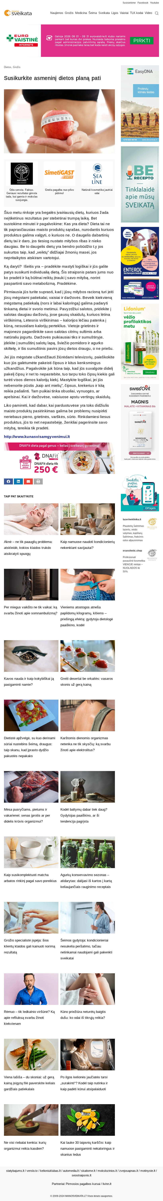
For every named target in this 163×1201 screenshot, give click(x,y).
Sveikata (104, 13)
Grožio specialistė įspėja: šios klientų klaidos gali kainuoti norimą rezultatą (29, 946)
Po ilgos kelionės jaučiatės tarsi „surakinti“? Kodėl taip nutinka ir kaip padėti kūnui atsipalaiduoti (84, 1083)
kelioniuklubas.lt (50, 1170)
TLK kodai (136, 13)
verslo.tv (32, 1170)
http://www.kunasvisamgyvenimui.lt (37, 437)
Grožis (69, 13)
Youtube (154, 2)
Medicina (81, 13)
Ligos (114, 13)
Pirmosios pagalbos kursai (83, 1183)
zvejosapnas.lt (128, 1170)
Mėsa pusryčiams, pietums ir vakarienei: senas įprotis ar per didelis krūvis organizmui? (27, 815)
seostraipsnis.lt (81, 1175)
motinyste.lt (147, 1170)
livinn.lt (107, 1183)
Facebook (143, 2)
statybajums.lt (15, 1170)
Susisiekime (130, 2)
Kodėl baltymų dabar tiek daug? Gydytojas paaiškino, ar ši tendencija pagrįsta (83, 815)
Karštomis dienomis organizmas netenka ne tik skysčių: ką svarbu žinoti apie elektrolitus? (85, 744)
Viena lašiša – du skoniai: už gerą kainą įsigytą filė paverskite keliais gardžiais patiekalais (29, 1083)
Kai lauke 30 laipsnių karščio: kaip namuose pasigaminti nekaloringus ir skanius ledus (87, 1148)
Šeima (92, 13)
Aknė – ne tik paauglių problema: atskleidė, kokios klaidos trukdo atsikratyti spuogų (28, 548)
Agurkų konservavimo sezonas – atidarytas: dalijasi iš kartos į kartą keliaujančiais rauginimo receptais (86, 881)
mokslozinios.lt (107, 1170)
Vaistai (124, 13)
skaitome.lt (88, 1170)
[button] (8, 481)
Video (148, 13)
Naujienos (56, 13)
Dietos (7, 67)
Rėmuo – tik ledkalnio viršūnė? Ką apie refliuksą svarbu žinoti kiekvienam (29, 1018)
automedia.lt (71, 1170)
